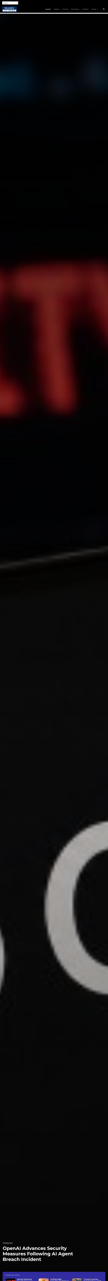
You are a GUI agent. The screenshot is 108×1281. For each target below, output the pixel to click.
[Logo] (9, 9)
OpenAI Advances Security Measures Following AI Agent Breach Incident (38, 1253)
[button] (104, 9)
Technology (8, 1243)
